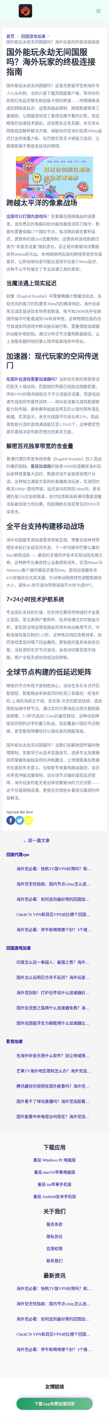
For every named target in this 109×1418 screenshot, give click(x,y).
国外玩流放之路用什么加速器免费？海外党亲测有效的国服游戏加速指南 (54, 1008)
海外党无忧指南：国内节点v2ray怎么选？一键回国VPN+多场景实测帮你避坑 (54, 884)
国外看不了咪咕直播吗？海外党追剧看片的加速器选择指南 (54, 1101)
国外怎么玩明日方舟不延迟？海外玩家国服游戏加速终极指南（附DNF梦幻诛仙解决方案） (54, 977)
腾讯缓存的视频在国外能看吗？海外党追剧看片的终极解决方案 (54, 1086)
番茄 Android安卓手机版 (54, 1197)
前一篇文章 (36, 841)
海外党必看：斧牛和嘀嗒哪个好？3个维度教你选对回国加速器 (54, 930)
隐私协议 (54, 1236)
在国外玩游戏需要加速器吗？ (32, 379)
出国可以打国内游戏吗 (26, 216)
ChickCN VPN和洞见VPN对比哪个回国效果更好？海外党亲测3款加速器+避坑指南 (54, 914)
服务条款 (54, 1224)
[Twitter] (19, 820)
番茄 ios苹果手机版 (54, 1184)
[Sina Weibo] (28, 820)
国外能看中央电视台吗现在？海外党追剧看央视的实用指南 (54, 1117)
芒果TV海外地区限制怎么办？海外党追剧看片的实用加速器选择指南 (54, 1071)
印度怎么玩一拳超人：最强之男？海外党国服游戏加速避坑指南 (54, 962)
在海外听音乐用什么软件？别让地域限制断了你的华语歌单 (54, 1056)
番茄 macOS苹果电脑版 (54, 1172)
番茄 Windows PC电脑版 (54, 1160)
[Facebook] (10, 820)
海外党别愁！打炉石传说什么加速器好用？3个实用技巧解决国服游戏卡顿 (54, 993)
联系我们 (54, 1261)
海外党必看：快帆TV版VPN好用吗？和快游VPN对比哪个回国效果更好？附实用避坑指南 (54, 869)
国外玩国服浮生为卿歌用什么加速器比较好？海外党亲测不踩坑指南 (54, 1023)
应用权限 (54, 1249)
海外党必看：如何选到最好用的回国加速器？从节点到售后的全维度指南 (54, 899)
